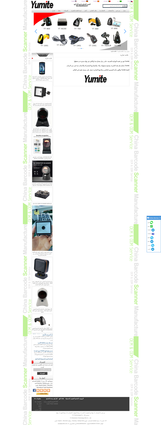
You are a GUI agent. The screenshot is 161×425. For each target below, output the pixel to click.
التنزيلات (66, 10)
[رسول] (48, 390)
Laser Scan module (52, 403)
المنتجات (110, 10)
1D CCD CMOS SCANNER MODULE (42, 203)
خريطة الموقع (77, 413)
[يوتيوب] (37, 390)
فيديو (53, 10)
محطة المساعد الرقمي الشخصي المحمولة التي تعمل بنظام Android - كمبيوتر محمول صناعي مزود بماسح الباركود (42, 78)
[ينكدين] (41, 390)
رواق (59, 10)
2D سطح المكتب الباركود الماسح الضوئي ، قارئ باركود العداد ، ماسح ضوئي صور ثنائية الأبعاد (42, 311)
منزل (124, 10)
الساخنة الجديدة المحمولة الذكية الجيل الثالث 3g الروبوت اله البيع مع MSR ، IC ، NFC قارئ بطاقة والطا (43, 357)
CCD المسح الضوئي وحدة (51, 401)
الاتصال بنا (102, 10)
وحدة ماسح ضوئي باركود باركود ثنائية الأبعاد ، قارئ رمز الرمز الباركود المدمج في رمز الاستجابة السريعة (42, 254)
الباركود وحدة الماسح (51, 398)
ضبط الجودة (63, 413)
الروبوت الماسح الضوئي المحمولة (74, 398)
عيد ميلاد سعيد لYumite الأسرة (45, 339)
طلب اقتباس (93, 10)
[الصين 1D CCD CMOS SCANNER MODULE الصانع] (42, 194)
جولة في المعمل (90, 413)
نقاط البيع (61, 398)
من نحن (118, 10)
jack (149, 237)
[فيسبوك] (34, 390)
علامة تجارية (120, 51)
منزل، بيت (127, 51)
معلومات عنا (38, 401)
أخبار (86, 10)
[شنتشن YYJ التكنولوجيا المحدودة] (42, 8)
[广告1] (80, 49)
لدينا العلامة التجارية (76, 10)
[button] (82, 48)
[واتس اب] (45, 390)
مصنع (40, 406)
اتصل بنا (39, 403)
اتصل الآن (42, 393)
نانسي (149, 245)
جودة (40, 408)
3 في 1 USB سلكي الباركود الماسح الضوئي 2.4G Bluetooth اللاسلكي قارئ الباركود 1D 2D (42, 330)
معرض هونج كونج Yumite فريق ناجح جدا (43, 347)
